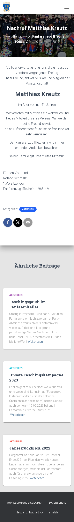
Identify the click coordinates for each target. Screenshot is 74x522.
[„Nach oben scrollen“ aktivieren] (66, 514)
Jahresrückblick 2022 (29, 448)
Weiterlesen (35, 341)
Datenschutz (58, 502)
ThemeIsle (51, 512)
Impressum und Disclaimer (24, 502)
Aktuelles (28, 209)
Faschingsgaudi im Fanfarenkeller (27, 304)
